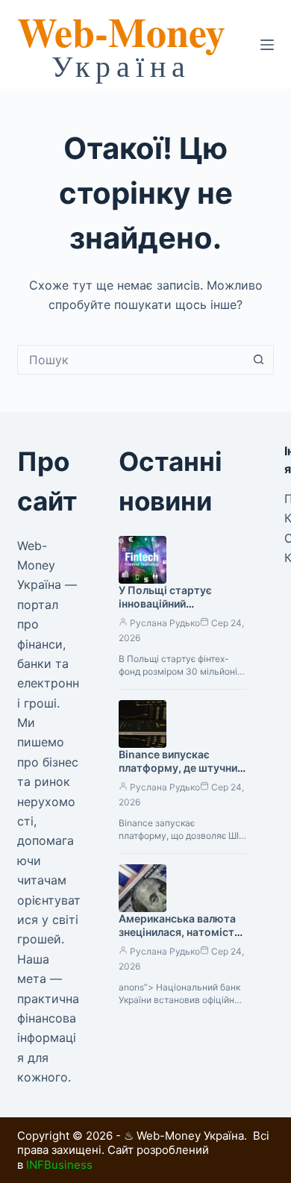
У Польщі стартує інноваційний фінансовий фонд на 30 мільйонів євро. (178, 611)
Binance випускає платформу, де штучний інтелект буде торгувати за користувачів (182, 775)
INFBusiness (59, 1165)
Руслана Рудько (165, 622)
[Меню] (267, 44)
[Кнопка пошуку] (259, 360)
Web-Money (121, 31)
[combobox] (131, 360)
